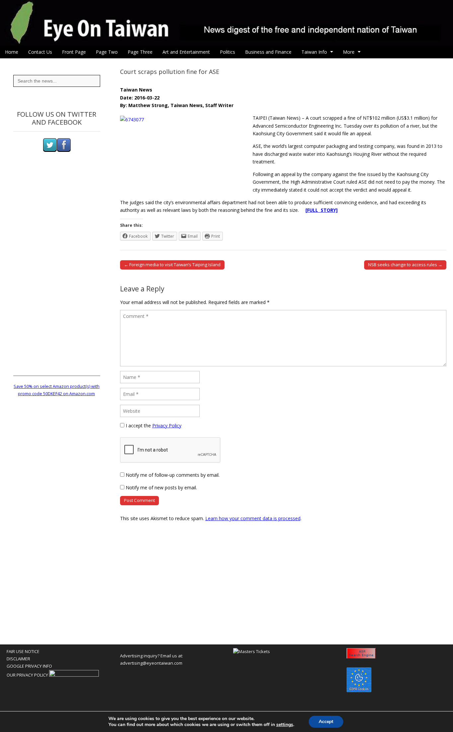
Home (11, 52)
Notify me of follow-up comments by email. (173, 475)
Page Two (107, 52)
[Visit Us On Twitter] (50, 150)
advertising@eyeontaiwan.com (151, 663)
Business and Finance (268, 52)
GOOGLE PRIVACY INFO (29, 666)
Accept (326, 721)
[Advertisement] (56, 276)
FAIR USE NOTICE (23, 651)
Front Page (74, 52)
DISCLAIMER (18, 659)
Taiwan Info (314, 52)
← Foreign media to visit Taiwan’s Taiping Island (172, 265)
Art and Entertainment (186, 52)
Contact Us (40, 52)
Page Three (140, 52)
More (349, 52)
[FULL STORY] (321, 210)
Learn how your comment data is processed (252, 518)
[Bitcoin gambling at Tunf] (74, 675)
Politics (227, 52)
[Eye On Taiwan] (226, 22)
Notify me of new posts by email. (161, 487)
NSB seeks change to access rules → (405, 265)
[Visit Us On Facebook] (64, 150)
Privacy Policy (166, 425)
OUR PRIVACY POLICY (27, 675)
